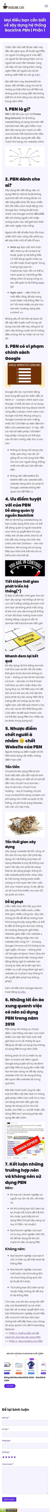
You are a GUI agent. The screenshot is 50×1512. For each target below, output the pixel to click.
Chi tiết (10, 1386)
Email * (5, 1429)
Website (6, 1440)
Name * (6, 1417)
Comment (8, 1464)
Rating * (6, 1452)
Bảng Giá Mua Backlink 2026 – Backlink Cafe (24, 1379)
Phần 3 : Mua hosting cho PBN (25, 1341)
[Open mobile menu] (46, 6)
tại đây (22, 992)
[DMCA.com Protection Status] (8, 1510)
